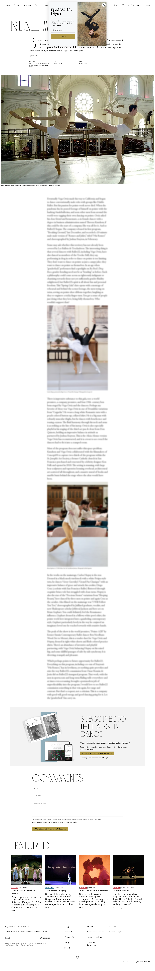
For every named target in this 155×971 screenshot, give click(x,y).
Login (105, 758)
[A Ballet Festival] (128, 870)
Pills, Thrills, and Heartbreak (94, 891)
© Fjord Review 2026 (142, 962)
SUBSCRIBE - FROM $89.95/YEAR (97, 754)
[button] (115, 5)
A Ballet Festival (121, 891)
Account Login (115, 932)
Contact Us (69, 937)
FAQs (66, 943)
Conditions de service (79, 819)
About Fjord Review (95, 932)
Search (67, 948)
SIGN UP (63, 36)
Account (68, 932)
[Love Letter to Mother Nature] (26, 870)
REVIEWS (14, 888)
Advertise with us (94, 937)
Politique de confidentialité (62, 819)
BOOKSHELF (49, 888)
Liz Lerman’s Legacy (55, 891)
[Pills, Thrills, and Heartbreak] (94, 870)
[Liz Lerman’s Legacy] (60, 870)
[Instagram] (77, 957)
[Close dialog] (104, 5)
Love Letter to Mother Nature (23, 892)
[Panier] (132, 5)
